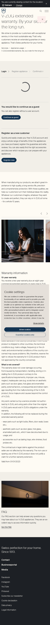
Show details (38, 323)
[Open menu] (47, 11)
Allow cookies (25, 329)
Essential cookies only (25, 335)
